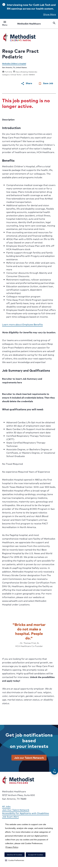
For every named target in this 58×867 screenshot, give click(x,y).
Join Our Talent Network (15, 810)
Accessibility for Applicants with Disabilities (25, 813)
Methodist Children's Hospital (14, 63)
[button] (15, 860)
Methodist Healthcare (29, 23)
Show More (49, 14)
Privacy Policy (11, 847)
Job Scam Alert (10, 816)
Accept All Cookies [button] (35, 854)
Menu (4, 23)
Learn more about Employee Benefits (22, 324)
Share (26, 83)
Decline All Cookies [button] (14, 854)
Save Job (45, 83)
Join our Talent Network (29, 758)
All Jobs (6, 806)
